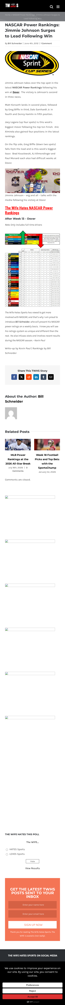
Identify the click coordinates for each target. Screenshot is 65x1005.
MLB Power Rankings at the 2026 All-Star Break (18, 459)
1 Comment (46, 43)
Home (7, 15)
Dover (16, 92)
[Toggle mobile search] (51, 6)
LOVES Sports (17, 853)
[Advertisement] (32, 792)
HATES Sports (17, 849)
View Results (32, 868)
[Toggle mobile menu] (58, 6)
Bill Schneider (15, 43)
